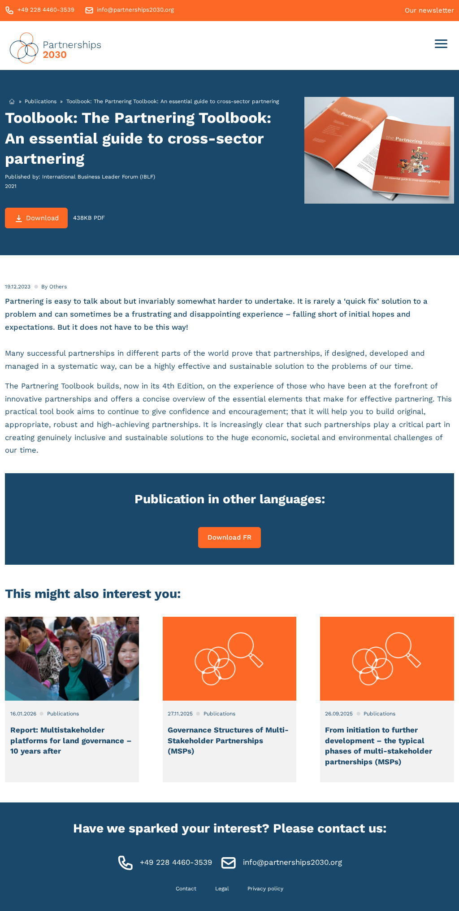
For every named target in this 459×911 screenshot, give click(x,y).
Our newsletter (429, 10)
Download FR (229, 537)
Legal (222, 888)
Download (42, 218)
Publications (40, 101)
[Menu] (441, 45)
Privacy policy (265, 888)
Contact (186, 888)
